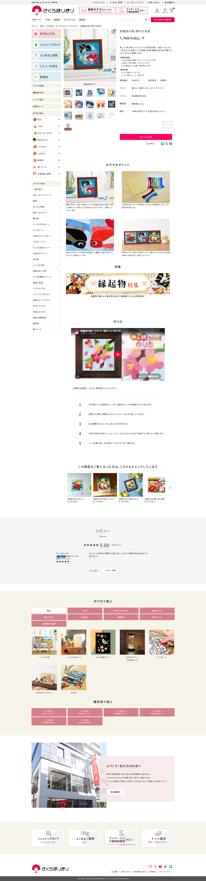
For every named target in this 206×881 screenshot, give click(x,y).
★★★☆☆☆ (138, 103)
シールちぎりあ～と (41, 224)
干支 (48, 19)
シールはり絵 (38, 265)
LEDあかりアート (40, 253)
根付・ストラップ (39, 212)
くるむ (40, 126)
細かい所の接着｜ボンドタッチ (135, 63)
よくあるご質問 (116, 2)
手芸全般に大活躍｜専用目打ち (136, 65)
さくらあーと (38, 230)
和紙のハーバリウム (41, 300)
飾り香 (36, 218)
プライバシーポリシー (166, 872)
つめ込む (41, 153)
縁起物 (57, 19)
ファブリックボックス (41, 294)
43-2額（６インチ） (130, 72)
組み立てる (42, 139)
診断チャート (38, 106)
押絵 (35, 200)
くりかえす (42, 146)
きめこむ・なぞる (45, 133)
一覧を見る (38, 189)
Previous (66, 58)
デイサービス (69, 19)
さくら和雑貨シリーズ (42, 276)
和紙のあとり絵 (39, 270)
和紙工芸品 (38, 282)
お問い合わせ (154, 2)
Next (113, 58)
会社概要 (114, 872)
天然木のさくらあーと (42, 235)
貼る (42, 26)
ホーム (34, 26)
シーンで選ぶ (38, 99)
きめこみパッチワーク (42, 195)
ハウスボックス (39, 288)
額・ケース (42, 167)
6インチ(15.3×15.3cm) (66, 26)
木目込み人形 (39, 311)
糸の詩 (50, 26)
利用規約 (152, 872)
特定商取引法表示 (140, 872)
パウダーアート (39, 241)
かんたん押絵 (38, 206)
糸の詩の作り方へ (139, 95)
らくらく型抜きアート (41, 247)
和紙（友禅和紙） (40, 317)
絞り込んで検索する (164, 20)
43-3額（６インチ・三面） (133, 75)
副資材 (82, 19)
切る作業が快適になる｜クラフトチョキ (138, 60)
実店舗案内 (170, 2)
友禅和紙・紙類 (44, 173)
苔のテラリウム (39, 305)
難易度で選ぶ (38, 92)
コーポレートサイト (135, 2)
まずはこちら (99, 2)
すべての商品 (38, 85)
